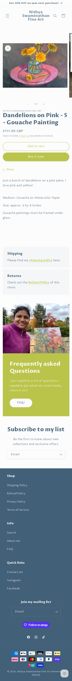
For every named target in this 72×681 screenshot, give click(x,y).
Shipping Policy (17, 485)
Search (11, 533)
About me (13, 541)
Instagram (14, 580)
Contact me (15, 572)
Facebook (13, 588)
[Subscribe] (61, 454)
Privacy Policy (16, 502)
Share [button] (10, 169)
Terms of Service (18, 510)
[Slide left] (28, 104)
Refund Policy (16, 493)
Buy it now (36, 157)
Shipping (24, 136)
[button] (7, 16)
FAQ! (21, 403)
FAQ (10, 549)
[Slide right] (44, 104)
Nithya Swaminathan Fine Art (34, 671)
